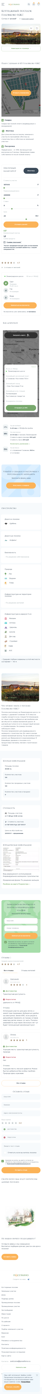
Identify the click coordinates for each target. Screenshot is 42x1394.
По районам (5, 1321)
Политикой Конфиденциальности (18, 1163)
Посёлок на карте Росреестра (16, 884)
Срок (5, 212)
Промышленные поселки (10, 1302)
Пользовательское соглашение (13, 1352)
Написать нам (21, 1367)
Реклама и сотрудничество (11, 1340)
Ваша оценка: (6, 1119)
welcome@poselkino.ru (20, 1361)
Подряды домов (7, 1298)
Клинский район (27, 19)
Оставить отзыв (21, 1170)
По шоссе (5, 1317)
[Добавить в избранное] (37, 28)
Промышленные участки (10, 1306)
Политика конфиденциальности (13, 1348)
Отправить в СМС (21, 407)
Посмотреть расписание (19, 443)
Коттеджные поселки (9, 1287)
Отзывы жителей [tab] (28, 970)
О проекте (5, 1325)
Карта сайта (6, 1356)
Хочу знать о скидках (21, 485)
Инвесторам (6, 1314)
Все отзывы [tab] (9, 970)
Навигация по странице (20, 48)
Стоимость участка (10, 180)
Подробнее (25, 1381)
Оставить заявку (10, 1256)
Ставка (6, 201)
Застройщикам (7, 1310)
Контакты (5, 1344)
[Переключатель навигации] (2, 4)
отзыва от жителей (12, 267)
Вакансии (5, 1333)
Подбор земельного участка (12, 1329)
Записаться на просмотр (20, 305)
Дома (3, 1295)
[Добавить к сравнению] (31, 28)
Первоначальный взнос (11, 191)
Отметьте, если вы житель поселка (22, 1152)
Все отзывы (21, 1083)
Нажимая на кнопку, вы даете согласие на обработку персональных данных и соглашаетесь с (21, 944)
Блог (3, 1336)
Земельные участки (8, 1291)
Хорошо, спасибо (12, 1387)
